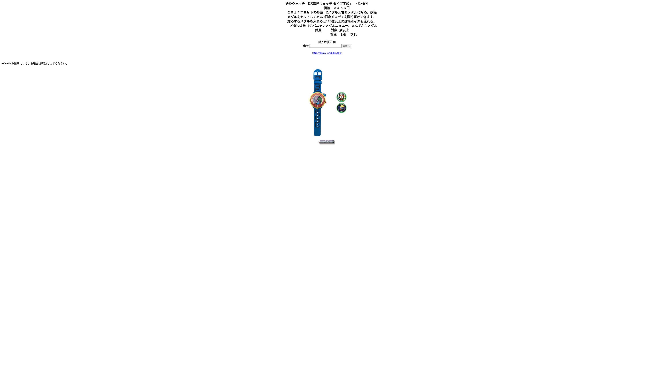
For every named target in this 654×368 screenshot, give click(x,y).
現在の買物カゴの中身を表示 (327, 53)
